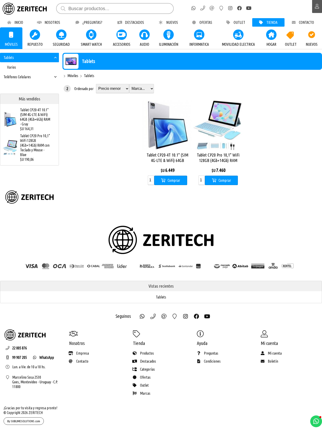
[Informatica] (199, 34)
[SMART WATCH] (91, 34)
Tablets (88, 61)
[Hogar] (271, 34)
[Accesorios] (121, 34)
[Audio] (144, 34)
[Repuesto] (35, 34)
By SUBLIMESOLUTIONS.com (23, 421)
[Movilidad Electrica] (238, 34)
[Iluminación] (168, 34)
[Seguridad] (61, 34)
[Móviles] (11, 34)
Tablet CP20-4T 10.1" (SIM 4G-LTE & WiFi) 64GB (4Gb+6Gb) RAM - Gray (35, 117)
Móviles (72, 76)
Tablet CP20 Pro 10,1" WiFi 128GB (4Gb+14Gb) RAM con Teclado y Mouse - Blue (35, 145)
